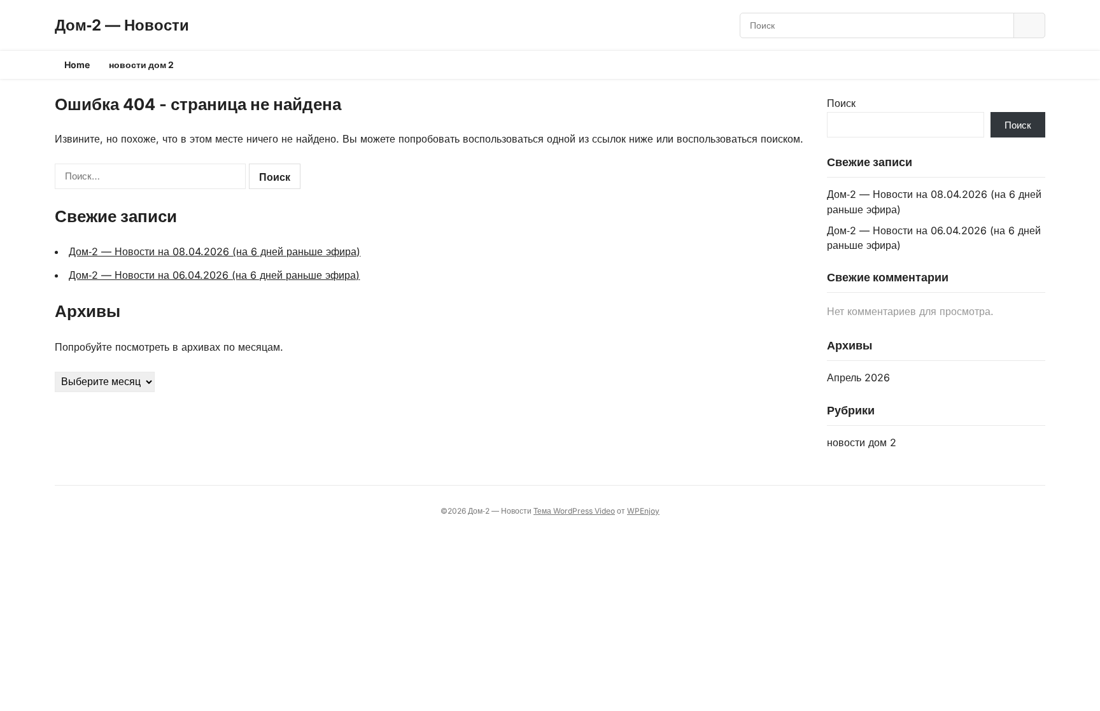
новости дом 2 (141, 64)
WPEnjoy (643, 511)
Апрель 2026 (858, 377)
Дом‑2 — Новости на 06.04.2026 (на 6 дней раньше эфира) (214, 275)
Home (77, 64)
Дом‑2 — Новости (122, 25)
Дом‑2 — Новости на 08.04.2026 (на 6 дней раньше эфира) (214, 251)
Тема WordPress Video (574, 511)
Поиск (841, 103)
